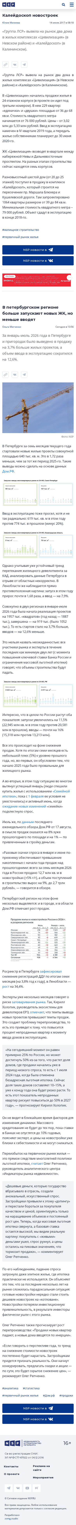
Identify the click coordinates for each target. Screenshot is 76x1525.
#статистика (31, 1388)
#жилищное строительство (20, 230)
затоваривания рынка (28, 1002)
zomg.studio (11, 1518)
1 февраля (36, 796)
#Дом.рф (49, 1395)
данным (28, 822)
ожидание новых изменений (24, 806)
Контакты (11, 1466)
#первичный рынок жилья (20, 237)
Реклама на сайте (41, 1467)
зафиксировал (51, 971)
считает (37, 1163)
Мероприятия (43, 1477)
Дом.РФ (8, 471)
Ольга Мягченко (11, 326)
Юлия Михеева (11, 22)
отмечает (37, 1012)
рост (5, 986)
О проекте (11, 1473)
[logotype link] (11, 5)
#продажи (66, 1395)
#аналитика (10, 1388)
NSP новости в (35, 250)
